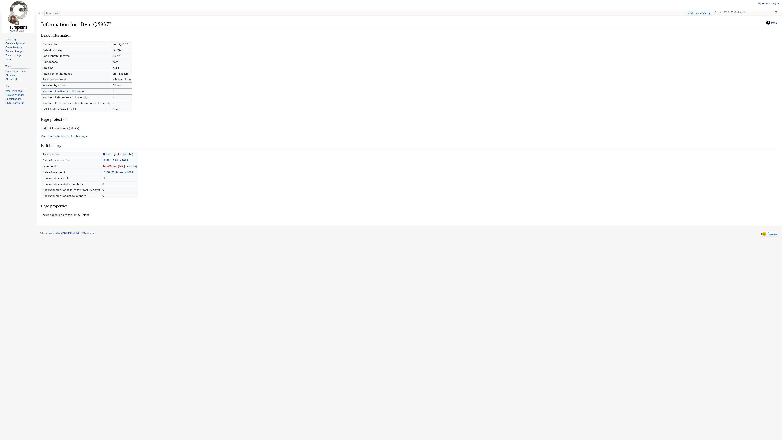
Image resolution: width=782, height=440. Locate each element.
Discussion (52, 13)
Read (689, 13)
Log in (775, 3)
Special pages (13, 99)
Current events (13, 47)
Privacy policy (47, 233)
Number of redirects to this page (63, 91)
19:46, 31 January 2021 (117, 172)
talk (117, 154)
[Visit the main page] (18, 16)
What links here (14, 91)
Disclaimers (88, 233)
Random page (13, 55)
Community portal (15, 43)
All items (10, 75)
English (766, 3)
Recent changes (14, 51)
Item (40, 13)
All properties (12, 79)
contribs (127, 154)
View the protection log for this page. (64, 136)
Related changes (14, 95)
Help (774, 22)
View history (703, 13)
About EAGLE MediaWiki (68, 233)
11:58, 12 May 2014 (115, 160)
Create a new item (15, 71)
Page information (14, 102)
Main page (11, 39)
